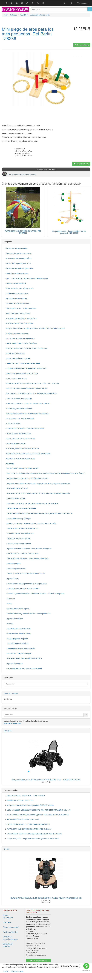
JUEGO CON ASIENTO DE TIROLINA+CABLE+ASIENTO (28, 824)
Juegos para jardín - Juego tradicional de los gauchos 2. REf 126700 (69, 232)
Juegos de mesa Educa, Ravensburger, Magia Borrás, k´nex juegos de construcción (38, 483)
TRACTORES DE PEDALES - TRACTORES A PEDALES (27, 558)
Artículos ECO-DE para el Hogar (18, 653)
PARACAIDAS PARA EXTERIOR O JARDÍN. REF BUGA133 (23, 232)
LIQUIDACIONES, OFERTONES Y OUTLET (22, 588)
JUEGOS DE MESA (13, 423)
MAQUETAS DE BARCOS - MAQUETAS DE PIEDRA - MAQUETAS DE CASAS (35, 328)
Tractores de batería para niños (17, 303)
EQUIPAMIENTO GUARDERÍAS (18, 628)
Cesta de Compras (11, 693)
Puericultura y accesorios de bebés (19, 408)
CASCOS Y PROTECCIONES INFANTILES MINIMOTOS (27, 278)
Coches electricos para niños (16, 248)
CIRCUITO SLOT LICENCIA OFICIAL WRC (22, 553)
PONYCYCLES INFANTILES (16, 378)
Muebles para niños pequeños (17, 333)
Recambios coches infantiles (16, 298)
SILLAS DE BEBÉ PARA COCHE (18, 358)
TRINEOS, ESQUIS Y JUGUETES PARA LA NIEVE (25, 573)
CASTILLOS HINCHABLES (16, 283)
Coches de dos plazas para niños (18, 263)
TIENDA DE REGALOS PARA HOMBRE (21, 508)
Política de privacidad (11, 927)
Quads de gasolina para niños (17, 273)
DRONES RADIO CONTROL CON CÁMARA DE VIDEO (27, 478)
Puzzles (9, 603)
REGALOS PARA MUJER (15, 498)
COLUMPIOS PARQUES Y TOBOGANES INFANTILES (26, 368)
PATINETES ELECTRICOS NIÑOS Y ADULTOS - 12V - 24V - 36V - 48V (32, 383)
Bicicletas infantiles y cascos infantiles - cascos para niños (28, 613)
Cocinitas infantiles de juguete (17, 608)
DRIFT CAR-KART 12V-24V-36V (18, 313)
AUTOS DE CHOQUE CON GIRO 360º (20, 338)
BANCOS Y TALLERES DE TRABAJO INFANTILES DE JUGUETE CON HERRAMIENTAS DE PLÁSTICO (45, 473)
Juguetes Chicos (12, 578)
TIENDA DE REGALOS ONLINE (18, 538)
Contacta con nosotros (8, 945)
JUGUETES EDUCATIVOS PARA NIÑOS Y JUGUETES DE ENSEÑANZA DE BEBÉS (38, 493)
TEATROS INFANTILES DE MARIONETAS (22, 528)
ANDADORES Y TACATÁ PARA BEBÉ (20, 418)
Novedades (8, 731)
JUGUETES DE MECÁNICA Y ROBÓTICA (21, 318)
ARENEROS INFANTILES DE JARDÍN (20, 648)
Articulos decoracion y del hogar (18, 518)
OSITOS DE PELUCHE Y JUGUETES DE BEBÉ (24, 668)
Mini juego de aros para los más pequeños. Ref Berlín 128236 (30, 805)
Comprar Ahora (82, 45)
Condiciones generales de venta (10, 937)
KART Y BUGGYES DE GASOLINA (19, 398)
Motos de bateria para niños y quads (19, 288)
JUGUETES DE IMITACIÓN (16, 488)
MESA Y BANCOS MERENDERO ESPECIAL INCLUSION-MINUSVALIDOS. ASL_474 (39, 810)
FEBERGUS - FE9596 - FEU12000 (20, 800)
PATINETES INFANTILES (15, 353)
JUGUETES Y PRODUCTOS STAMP (19, 323)
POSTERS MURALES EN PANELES (20, 533)
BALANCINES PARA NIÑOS (17, 643)
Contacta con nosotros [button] (39, 960)
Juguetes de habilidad (14, 618)
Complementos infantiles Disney (18, 633)
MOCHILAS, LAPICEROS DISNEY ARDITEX (22, 448)
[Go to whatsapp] (86, 966)
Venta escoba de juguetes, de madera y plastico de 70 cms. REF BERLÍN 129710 (38, 814)
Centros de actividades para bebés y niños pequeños (26, 583)
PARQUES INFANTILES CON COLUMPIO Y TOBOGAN (26, 348)
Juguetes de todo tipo (14, 663)
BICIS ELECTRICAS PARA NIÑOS (18, 258)
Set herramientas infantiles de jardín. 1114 (23, 819)
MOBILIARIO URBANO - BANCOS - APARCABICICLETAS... (28, 403)
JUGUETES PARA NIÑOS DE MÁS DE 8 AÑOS (24, 658)
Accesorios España (13, 563)
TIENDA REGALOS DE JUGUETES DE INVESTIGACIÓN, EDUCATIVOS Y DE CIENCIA (39, 513)
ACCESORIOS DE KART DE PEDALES (20, 438)
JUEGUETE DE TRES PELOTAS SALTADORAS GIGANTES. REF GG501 (34, 834)
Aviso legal (7, 922)
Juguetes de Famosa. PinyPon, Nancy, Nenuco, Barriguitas (28, 548)
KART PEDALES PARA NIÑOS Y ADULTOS (22, 373)
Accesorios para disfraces (16, 568)
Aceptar (5, 971)
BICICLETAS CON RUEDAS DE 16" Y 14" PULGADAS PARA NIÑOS (31, 393)
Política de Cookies (10, 932)
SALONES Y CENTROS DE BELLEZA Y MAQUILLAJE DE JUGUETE (32, 503)
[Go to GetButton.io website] (86, 970)
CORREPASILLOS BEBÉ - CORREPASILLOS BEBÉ (25, 428)
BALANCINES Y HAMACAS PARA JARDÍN (22, 468)
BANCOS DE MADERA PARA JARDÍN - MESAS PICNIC (26, 388)
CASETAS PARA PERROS (15, 443)
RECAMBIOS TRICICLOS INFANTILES (20, 458)
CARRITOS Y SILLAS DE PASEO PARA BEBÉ (23, 363)
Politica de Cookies (17, 971)
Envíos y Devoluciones (8, 916)
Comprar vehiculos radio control (18, 543)
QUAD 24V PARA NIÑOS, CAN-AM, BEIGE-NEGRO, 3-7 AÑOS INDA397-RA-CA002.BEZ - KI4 (46, 898)
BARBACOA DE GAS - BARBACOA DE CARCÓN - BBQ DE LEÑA (31, 523)
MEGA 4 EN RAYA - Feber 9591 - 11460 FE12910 (26, 795)
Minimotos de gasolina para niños (18, 253)
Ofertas (6, 849)
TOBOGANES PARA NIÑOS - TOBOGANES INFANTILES (27, 413)
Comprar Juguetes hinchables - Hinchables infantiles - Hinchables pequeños (35, 593)
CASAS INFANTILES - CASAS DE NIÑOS (21, 343)
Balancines (10, 598)
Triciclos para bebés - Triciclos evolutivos (21, 308)
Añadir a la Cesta (82, 164)
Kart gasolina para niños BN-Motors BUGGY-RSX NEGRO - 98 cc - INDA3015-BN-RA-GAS (46, 780)
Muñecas (9, 623)
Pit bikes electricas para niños (17, 293)
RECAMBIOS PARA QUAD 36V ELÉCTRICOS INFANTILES (28, 453)
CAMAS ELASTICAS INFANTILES (18, 433)
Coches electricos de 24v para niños (19, 268)
